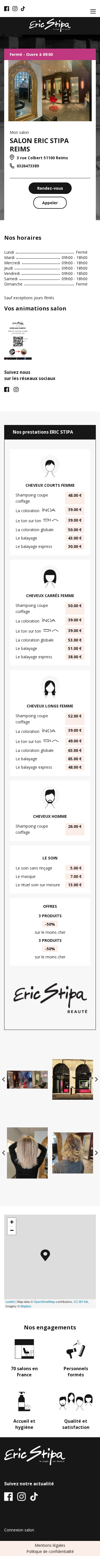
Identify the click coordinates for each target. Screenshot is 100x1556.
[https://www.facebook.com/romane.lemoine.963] (6, 390)
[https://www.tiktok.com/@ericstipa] (23, 8)
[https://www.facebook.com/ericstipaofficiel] (6, 8)
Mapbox (26, 1306)
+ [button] (12, 1221)
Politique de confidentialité (50, 1551)
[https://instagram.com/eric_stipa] (15, 8)
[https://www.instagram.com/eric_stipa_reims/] (16, 390)
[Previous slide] (3, 1079)
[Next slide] (96, 1079)
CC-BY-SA (81, 1301)
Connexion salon (19, 1530)
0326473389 (27, 165)
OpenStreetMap (44, 1301)
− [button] (12, 1230)
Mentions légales (50, 1545)
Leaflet (10, 1301)
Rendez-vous (50, 188)
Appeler (50, 202)
